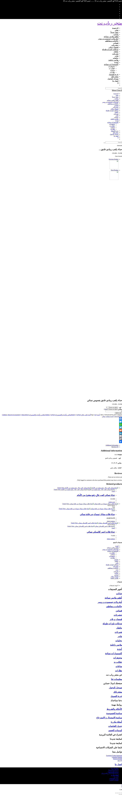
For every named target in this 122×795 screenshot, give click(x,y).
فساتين (116, 105)
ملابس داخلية (114, 119)
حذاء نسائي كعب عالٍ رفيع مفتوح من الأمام (96, 495)
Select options (111, 521)
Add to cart (118, 413)
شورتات (116, 114)
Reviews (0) (115, 447)
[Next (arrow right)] (119, 794)
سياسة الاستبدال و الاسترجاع (109, 717)
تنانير (117, 115)
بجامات (116, 117)
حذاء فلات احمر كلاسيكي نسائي (101, 532)
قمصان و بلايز (116, 619)
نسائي (103, 416)
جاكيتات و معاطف (113, 104)
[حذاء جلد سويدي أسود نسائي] (113, 179)
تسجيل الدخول (115, 687)
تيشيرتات (115, 107)
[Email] (61, 435)
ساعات (113, 127)
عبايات (116, 98)
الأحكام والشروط (114, 709)
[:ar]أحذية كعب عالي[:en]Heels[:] (83, 415)
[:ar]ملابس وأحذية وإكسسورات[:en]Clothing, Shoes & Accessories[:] (27, 415)
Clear (105, 409)
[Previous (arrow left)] (121, 794)
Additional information (112, 445)
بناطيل (116, 112)
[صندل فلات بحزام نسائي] (113, 168)
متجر (116, 95)
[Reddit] (61, 430)
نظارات (112, 129)
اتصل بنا (116, 136)
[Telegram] (61, 427)
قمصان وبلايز (114, 109)
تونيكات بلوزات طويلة (112, 110)
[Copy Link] (61, 438)
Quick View (61, 488)
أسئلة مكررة (116, 722)
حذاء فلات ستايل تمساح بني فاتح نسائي (97, 514)
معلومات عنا (116, 679)
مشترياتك (115, 132)
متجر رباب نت (109, 23)
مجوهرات (112, 124)
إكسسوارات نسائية (112, 122)
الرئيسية (116, 93)
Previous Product (113, 159)
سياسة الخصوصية (114, 713)
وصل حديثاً (115, 97)
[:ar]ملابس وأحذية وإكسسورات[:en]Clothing (62, 415)
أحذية (116, 120)
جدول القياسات (115, 726)
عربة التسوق (116, 696)
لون (120, 407)
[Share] (61, 441)
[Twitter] (61, 421)
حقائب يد (112, 126)
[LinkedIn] (61, 433)
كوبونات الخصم (115, 730)
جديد (117, 570)
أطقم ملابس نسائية (112, 100)
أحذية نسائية (109, 416)
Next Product (114, 170)
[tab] (59, 445)
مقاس (120, 409)
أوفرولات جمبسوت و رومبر (110, 102)
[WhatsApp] (61, 424)
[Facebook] (61, 418)
